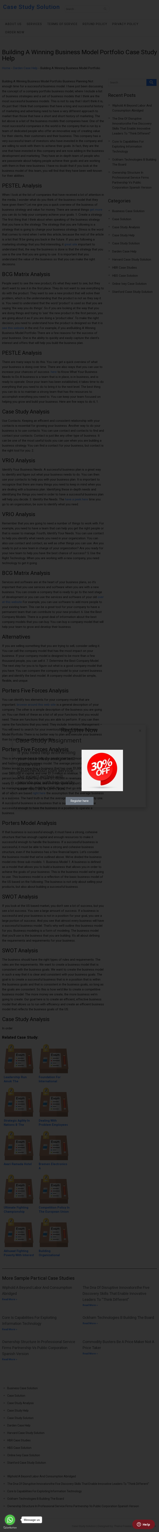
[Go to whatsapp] (10, 1520)
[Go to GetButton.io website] (10, 1527)
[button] (140, 730)
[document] (79, 766)
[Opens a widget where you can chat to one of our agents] (143, 1525)
